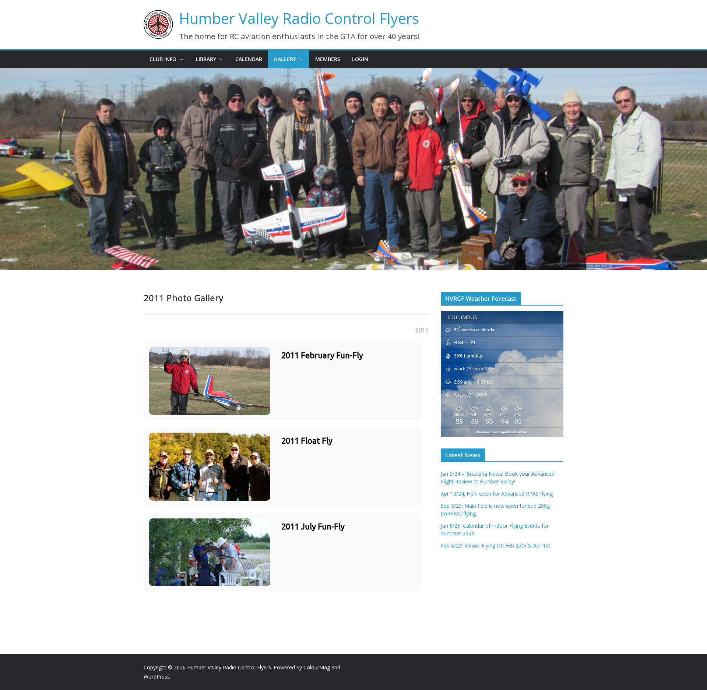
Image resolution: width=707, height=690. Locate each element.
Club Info (163, 59)
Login (360, 59)
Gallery (285, 59)
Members (327, 59)
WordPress (157, 676)
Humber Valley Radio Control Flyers (299, 18)
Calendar (248, 59)
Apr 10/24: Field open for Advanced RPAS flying (497, 493)
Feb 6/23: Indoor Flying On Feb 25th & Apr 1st (495, 545)
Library (206, 59)
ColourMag (316, 667)
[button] (180, 59)
